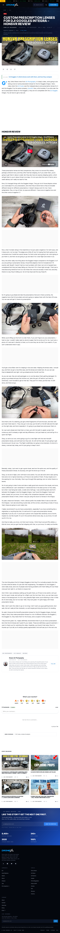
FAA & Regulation (35, 880)
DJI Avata (21, 86)
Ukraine (33, 886)
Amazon (3, 880)
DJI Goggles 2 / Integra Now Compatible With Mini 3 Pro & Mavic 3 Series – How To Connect (14, 772)
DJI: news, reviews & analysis (23, 734)
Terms (47, 930)
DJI (10, 10)
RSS (57, 930)
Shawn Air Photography (16, 658)
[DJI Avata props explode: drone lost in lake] (44, 762)
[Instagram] (15, 863)
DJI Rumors (33, 875)
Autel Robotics (5, 873)
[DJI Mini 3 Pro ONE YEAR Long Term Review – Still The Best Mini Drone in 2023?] (44, 787)
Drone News (34, 870)
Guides (32, 878)
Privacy (43, 930)
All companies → (5, 886)
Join (56, 921)
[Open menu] (3, 4)
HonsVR (30, 88)
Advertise (4, 905)
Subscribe (53, 4)
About (3, 900)
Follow (53, 663)
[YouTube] (11, 863)
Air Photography (31, 81)
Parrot (3, 878)
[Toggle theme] (46, 4)
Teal (3, 883)
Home (5, 10)
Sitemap (53, 930)
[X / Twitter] (3, 863)
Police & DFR (34, 883)
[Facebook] (7, 863)
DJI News (33, 873)
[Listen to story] (11, 69)
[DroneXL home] (12, 4)
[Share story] (7, 69)
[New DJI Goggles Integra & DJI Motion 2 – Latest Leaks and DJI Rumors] (15, 787)
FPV (32, 888)
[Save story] (3, 69)
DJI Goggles (54, 90)
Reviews (25, 653)
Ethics (3, 907)
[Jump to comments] (14, 69)
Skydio (3, 875)
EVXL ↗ (3, 910)
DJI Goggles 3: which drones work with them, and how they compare (30, 77)
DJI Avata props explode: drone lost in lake (43, 772)
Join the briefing (51, 824)
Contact (3, 902)
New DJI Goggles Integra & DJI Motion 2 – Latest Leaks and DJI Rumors (12, 797)
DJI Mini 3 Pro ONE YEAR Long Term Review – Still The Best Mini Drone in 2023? (42, 797)
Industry (33, 893)
